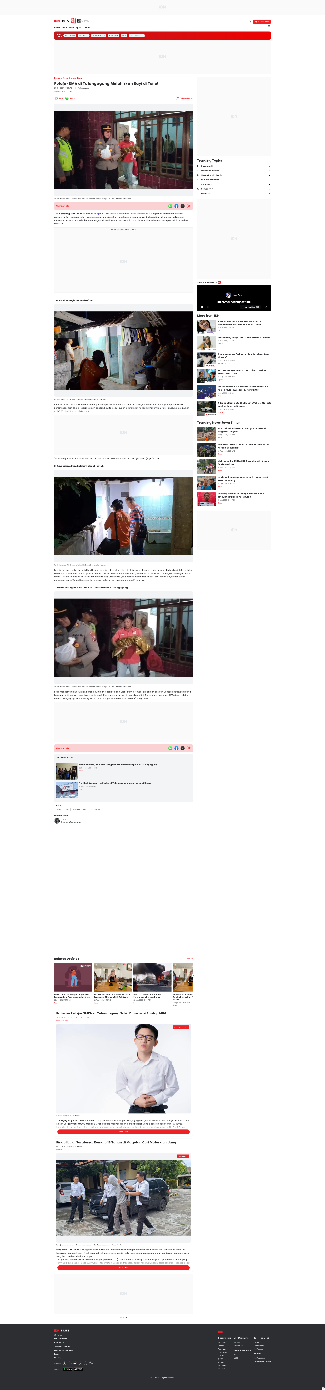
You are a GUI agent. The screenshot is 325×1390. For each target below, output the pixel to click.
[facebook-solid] (176, 206)
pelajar (97, 213)
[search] (250, 21)
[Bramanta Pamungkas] (57, 821)
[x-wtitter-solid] (183, 206)
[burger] (269, 26)
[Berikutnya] (193, 966)
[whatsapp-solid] (170, 206)
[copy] (189, 206)
